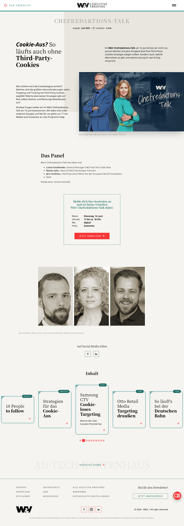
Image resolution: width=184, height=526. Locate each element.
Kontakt (21, 487)
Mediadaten (50, 496)
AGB (45, 491)
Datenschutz (51, 487)
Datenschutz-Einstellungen (91, 496)
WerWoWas (79, 491)
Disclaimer (23, 496)
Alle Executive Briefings (89, 487)
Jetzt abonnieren (150, 496)
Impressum (23, 491)
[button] (80, 440)
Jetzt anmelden (90, 236)
